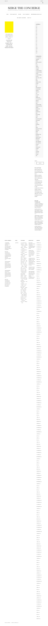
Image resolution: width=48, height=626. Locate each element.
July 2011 (38, 460)
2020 (36, 33)
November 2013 (39, 402)
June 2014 (38, 388)
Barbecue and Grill (38, 62)
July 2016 (38, 336)
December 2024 (39, 267)
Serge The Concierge (24, 8)
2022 (36, 30)
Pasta (36, 117)
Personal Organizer (39, 118)
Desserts (37, 76)
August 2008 (38, 533)
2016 (36, 37)
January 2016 (39, 348)
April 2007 (38, 566)
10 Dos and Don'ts (38, 57)
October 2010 (39, 479)
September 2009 (39, 506)
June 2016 (38, 338)
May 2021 (38, 290)
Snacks (37, 131)
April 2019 (38, 317)
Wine (36, 155)
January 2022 (39, 282)
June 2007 (38, 562)
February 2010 (39, 496)
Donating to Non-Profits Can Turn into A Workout (32, 268)
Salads (37, 127)
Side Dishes (37, 130)
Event (37, 84)
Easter (37, 80)
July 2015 (38, 361)
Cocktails (37, 69)
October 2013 (39, 404)
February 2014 (39, 396)
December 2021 (39, 284)
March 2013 (38, 419)
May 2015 (38, 365)
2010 (36, 45)
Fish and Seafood (38, 87)
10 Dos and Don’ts (13, 14)
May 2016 (38, 340)
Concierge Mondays (39, 70)
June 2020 (38, 309)
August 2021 (38, 286)
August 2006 (38, 583)
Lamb (36, 103)
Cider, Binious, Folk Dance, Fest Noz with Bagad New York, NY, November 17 (39, 228)
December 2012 (39, 425)
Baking (37, 60)
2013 (36, 41)
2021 (36, 31)
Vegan (25, 299)
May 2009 (38, 514)
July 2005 (38, 610)
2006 (36, 51)
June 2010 (38, 487)
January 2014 (39, 398)
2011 (36, 44)
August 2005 (38, 608)
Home (7, 14)
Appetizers (37, 59)
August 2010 (38, 483)
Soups (22, 288)
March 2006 (38, 593)
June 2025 (38, 255)
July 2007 (38, 560)
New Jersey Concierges (21, 17)
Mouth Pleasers (38, 111)
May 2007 (38, 564)
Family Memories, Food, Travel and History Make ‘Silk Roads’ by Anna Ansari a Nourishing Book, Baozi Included (39, 193)
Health (37, 96)
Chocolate (37, 67)
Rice (36, 125)
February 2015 (39, 371)
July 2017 (38, 319)
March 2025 (38, 261)
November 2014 (39, 377)
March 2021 (38, 294)
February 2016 (39, 346)
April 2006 (38, 591)
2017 (36, 35)
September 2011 (39, 456)
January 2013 (38, 423)
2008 (36, 48)
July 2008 (38, 535)
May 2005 (38, 614)
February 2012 (39, 446)
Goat (36, 93)
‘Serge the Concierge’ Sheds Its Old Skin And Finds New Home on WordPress (39, 206)
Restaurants (37, 124)
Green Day (37, 94)
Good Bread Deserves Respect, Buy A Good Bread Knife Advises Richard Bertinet (9, 43)
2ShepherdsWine (37, 215)
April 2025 (38, 259)
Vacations (37, 148)
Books (25, 246)
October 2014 (39, 379)
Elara (5, 622)
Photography (38, 120)
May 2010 (38, 489)
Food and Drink (8, 34)
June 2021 (38, 288)
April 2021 (38, 292)
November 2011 (39, 452)
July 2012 (38, 435)
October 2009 (39, 504)
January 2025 (39, 265)
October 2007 (39, 554)
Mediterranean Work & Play (36, 14)
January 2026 (39, 242)
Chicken (37, 66)
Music (37, 113)
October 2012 (39, 429)
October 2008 (39, 529)
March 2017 (38, 323)
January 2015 (38, 373)
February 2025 (39, 263)
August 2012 (38, 433)
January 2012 (38, 448)
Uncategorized (38, 147)
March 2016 (38, 344)
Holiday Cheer (38, 97)
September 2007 (39, 556)
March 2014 (38, 394)
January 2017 (38, 325)
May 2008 (38, 539)
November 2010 (39, 477)
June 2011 (38, 462)
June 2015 (38, 363)
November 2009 (39, 502)
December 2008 (39, 525)
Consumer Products (39, 72)
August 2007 (38, 558)
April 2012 (38, 442)
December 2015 (39, 350)
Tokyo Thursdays (26, 14)
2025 (36, 27)
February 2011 (39, 471)
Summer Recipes (38, 137)
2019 (36, 34)
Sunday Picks (38, 138)
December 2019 (39, 311)
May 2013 (38, 415)
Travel (12, 35)
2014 (36, 40)
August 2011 (38, 458)
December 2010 (39, 475)
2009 (36, 47)
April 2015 (38, 367)
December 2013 (39, 400)
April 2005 (38, 616)
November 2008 (39, 527)
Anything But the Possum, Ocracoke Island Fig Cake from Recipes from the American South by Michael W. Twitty (39, 183)
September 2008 (39, 531)
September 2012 (39, 431)
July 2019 (38, 313)
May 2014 (38, 390)
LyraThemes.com (16, 622)
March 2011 (38, 469)
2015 (36, 38)
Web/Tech (37, 152)
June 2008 (38, 537)
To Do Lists (9, 35)
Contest (37, 73)
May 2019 (38, 315)
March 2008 (38, 543)
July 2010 (38, 485)
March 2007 (38, 568)
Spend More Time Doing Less (23, 289)
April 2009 (38, 516)
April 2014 (38, 392)
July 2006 (38, 585)
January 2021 (38, 298)
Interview (37, 101)
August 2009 (38, 508)
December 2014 (39, 375)
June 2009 (38, 512)
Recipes (19, 14)
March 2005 (38, 618)
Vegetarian (37, 151)
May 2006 (38, 589)
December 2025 (39, 244)
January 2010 (39, 498)
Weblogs (7, 36)
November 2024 (39, 269)
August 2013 (38, 408)
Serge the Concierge (9, 37)
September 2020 (39, 307)
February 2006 (39, 595)
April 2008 (38, 541)
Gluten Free (37, 91)
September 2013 (39, 406)
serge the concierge (37, 226)
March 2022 (38, 280)
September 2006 (39, 581)
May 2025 (38, 257)
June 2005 (38, 612)
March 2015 (38, 369)
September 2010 (39, 481)
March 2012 (38, 444)
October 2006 (39, 579)
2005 (36, 52)
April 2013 (38, 417)
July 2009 (38, 510)
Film (36, 86)
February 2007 (39, 570)
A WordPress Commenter (38, 203)
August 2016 (38, 334)
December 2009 (39, 500)
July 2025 (38, 253)
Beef (36, 63)
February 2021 (39, 296)
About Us (29, 17)
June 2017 (38, 321)
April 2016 (38, 342)
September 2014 (39, 381)
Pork (36, 121)
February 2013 (39, 421)
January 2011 (38, 473)
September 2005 (39, 606)
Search (40, 163)
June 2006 (38, 587)
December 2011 (39, 450)
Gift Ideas (37, 90)
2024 (36, 28)
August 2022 (38, 271)
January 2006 (39, 597)
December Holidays (39, 74)
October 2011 (39, 454)
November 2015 (39, 352)
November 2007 (39, 552)
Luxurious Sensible (38, 104)
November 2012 (39, 427)
